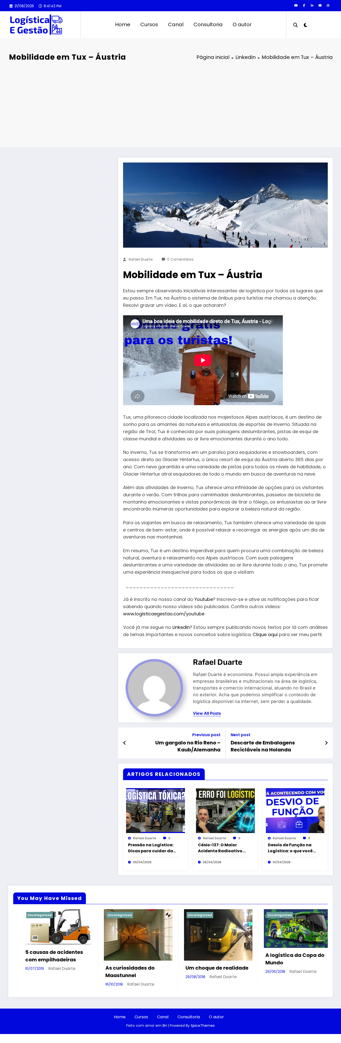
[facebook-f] (304, 5)
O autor (242, 24)
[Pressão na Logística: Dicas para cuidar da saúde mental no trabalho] (155, 810)
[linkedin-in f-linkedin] (312, 5)
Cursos (149, 24)
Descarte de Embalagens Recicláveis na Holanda (263, 746)
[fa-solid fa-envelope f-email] (320, 5)
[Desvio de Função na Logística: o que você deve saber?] (295, 810)
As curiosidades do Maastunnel (42, 971)
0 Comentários (180, 259)
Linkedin (181, 627)
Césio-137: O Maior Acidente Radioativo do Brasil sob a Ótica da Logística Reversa (220, 848)
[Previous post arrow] (124, 743)
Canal (175, 24)
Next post (240, 734)
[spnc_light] (305, 24)
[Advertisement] (170, 105)
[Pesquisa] (295, 24)
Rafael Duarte (141, 259)
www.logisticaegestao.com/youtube (163, 614)
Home (122, 24)
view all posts (207, 713)
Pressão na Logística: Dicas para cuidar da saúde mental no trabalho (150, 848)
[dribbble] (328, 5)
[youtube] (296, 5)
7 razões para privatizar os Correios (289, 965)
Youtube (203, 599)
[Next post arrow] (326, 743)
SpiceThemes (203, 1025)
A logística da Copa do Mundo (207, 959)
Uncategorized (32, 915)
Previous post (206, 734)
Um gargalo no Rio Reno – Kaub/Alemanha (187, 746)
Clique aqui (265, 634)
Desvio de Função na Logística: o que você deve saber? (290, 848)
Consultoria (208, 24)
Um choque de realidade (129, 967)
